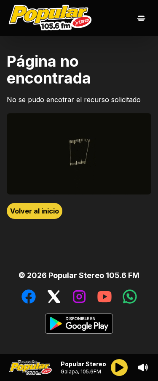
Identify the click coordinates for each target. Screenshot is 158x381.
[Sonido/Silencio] (143, 367)
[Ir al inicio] (52, 17)
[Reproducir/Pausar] (119, 367)
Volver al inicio (34, 211)
